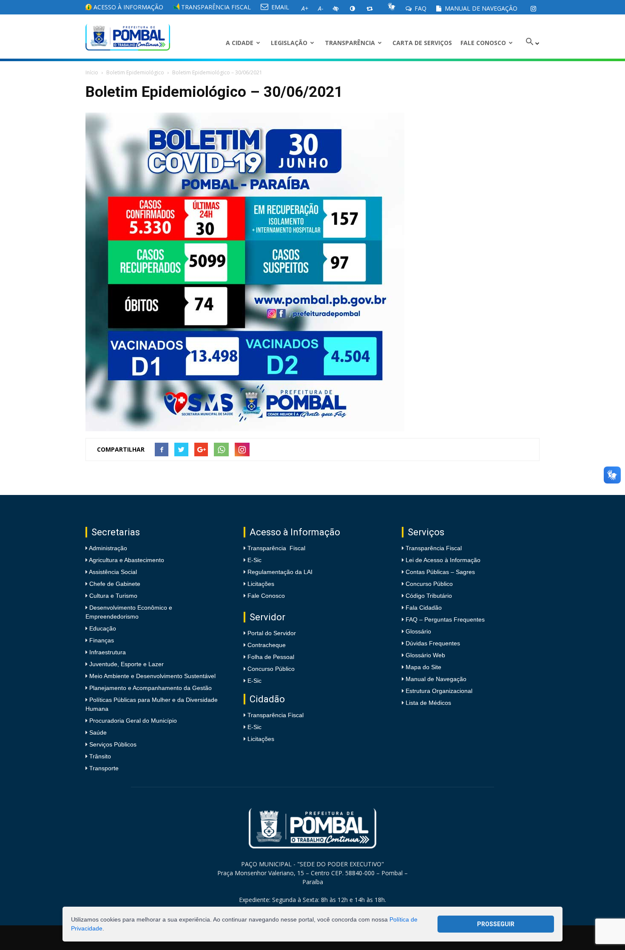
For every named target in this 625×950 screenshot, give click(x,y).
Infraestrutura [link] (107, 652)
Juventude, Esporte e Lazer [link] (126, 664)
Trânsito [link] (99, 756)
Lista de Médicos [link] (428, 702)
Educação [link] (102, 628)
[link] (533, 8)
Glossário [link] (418, 631)
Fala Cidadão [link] (424, 607)
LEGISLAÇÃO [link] (289, 43)
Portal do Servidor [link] (271, 633)
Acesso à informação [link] (127, 7)
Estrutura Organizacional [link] (439, 690)
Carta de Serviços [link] (422, 43)
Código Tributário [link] (429, 595)
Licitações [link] (260, 583)
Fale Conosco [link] (483, 43)
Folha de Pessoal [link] (270, 656)
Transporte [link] (103, 768)
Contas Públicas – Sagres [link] (440, 571)
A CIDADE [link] (239, 43)
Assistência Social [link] (112, 571)
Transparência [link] (350, 43)
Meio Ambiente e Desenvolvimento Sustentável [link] (152, 676)
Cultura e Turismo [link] (112, 595)
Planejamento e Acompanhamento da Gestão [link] (150, 687)
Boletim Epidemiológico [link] (135, 72)
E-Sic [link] (254, 560)
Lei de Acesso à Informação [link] (443, 560)
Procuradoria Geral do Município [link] (133, 720)
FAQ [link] (419, 8)
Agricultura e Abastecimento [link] (126, 560)
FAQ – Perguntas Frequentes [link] (445, 619)
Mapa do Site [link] (423, 667)
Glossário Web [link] (425, 655)
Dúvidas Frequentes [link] (433, 643)
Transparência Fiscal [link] (215, 7)
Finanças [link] (101, 640)
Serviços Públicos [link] (112, 744)
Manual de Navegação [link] (480, 8)
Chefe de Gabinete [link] (114, 583)
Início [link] (91, 72)
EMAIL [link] (279, 7)
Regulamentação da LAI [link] (279, 571)
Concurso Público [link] (271, 668)
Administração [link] (107, 548)
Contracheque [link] (266, 645)
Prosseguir (495, 924)
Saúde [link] (97, 732)
